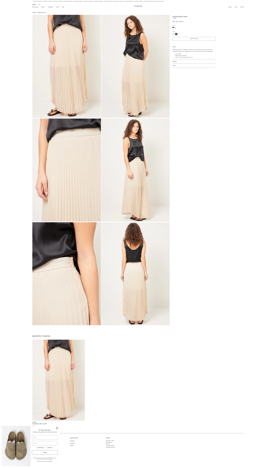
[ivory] (175, 27)
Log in (236, 7)
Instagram (72, 440)
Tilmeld (45, 452)
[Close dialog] (57, 428)
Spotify (71, 445)
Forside (34, 12)
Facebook (72, 443)
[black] (173, 27)
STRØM (174, 18)
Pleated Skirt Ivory (42, 12)
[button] (43, 7)
